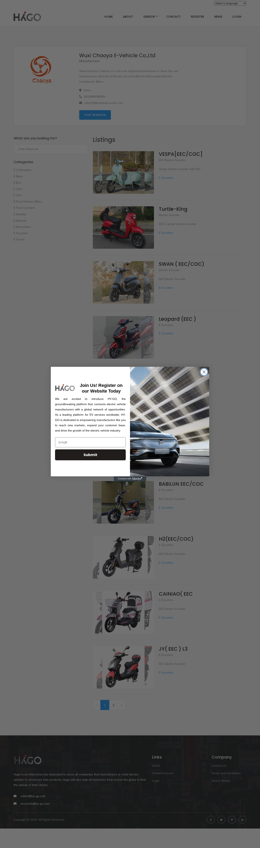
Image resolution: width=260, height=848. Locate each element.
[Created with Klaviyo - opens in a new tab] (130, 478)
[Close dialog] (204, 372)
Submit (90, 454)
